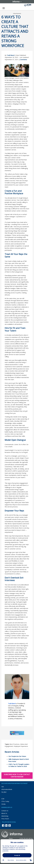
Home (11, 838)
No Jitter (4, 792)
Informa (17, 1)
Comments (23, 59)
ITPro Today (5, 801)
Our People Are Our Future (17, 756)
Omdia (3, 804)
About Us (4, 813)
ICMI (2, 799)
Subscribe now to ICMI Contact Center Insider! (17, 775)
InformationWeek (6, 789)
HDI (2, 787)
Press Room (5, 819)
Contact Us (4, 811)
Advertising (4, 816)
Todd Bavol (10, 55)
